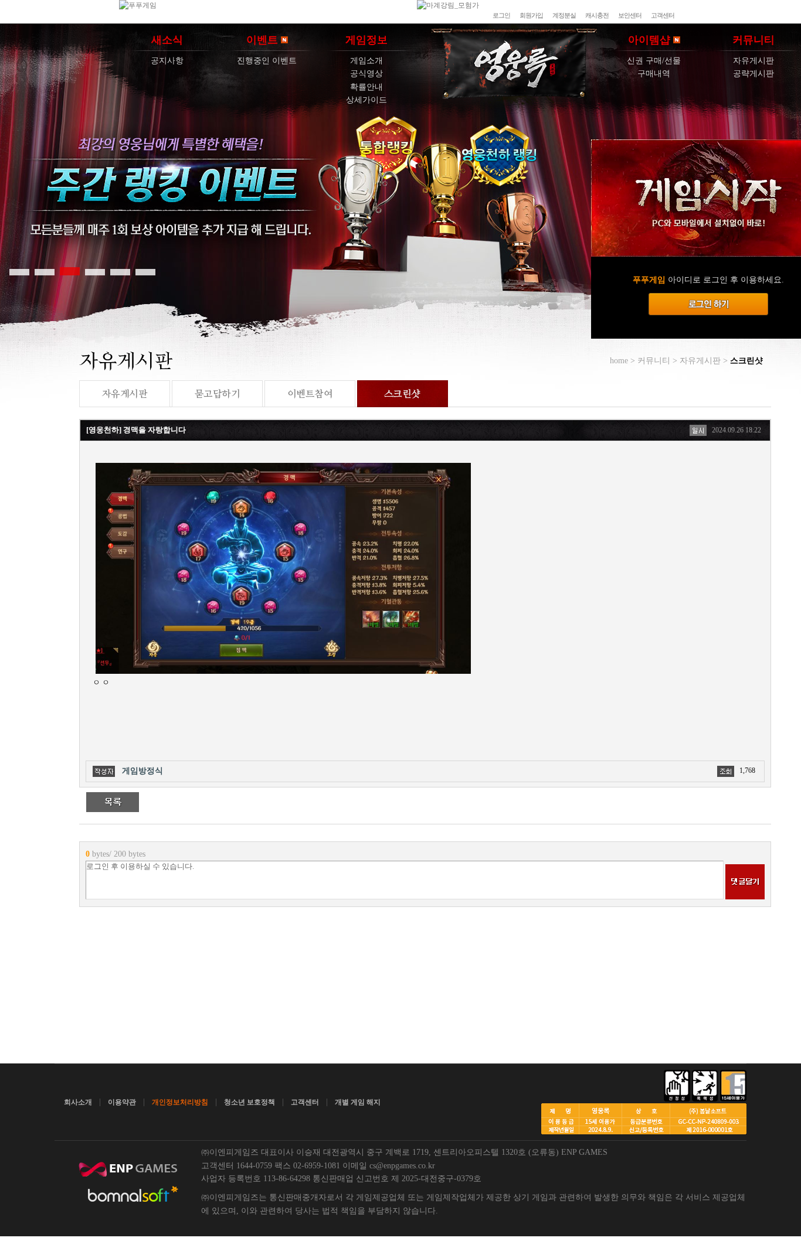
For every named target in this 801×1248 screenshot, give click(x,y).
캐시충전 (597, 15)
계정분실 (564, 15)
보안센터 (630, 15)
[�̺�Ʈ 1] (19, 271)
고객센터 (662, 15)
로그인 (501, 15)
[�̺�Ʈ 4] (95, 271)
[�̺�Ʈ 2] (44, 271)
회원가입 (531, 15)
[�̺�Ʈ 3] (70, 271)
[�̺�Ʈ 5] (120, 271)
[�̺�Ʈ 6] (145, 271)
